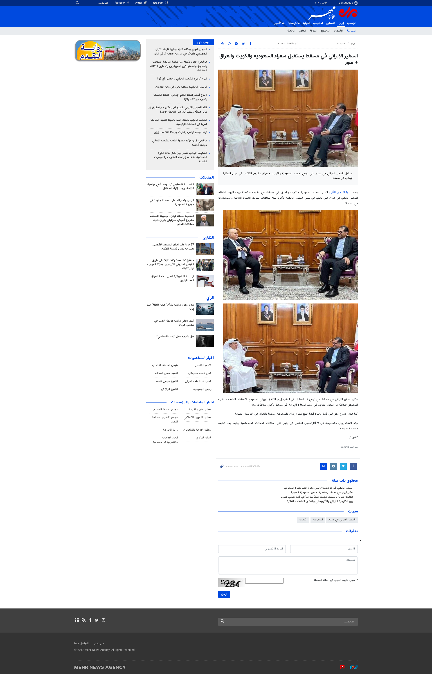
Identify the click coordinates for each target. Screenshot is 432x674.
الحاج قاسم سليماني (200, 373)
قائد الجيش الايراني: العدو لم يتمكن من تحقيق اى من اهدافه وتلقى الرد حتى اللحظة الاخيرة (177, 109)
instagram (158, 3)
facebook (120, 3)
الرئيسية (351, 23)
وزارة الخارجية (170, 430)
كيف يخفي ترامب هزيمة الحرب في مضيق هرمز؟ (174, 323)
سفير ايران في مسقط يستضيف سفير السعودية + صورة (322, 492)
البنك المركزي (204, 438)
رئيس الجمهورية (202, 389)
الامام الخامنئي (203, 365)
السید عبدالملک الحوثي (198, 381)
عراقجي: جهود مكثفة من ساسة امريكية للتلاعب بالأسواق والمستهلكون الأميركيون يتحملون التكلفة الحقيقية (178, 66)
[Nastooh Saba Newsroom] (351, 667)
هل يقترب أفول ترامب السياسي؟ (175, 336)
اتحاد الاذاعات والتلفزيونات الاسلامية (165, 440)
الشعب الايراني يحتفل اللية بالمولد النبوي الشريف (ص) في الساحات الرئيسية (179, 122)
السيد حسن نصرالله (166, 373)
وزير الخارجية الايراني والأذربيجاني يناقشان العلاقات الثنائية (320, 501)
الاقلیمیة (318, 23)
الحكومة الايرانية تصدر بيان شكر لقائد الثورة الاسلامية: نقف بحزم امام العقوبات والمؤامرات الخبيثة (180, 157)
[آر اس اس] (83, 620)
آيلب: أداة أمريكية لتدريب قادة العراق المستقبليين (172, 278)
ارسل (224, 594)
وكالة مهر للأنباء (338, 192)
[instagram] (103, 620)
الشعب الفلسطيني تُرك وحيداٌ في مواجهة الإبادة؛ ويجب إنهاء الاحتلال (170, 186)
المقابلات (207, 178)
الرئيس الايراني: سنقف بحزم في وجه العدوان (181, 87)
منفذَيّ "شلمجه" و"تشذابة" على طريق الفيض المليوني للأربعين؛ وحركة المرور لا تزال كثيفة (170, 264)
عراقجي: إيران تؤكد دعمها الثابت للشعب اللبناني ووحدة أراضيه (179, 142)
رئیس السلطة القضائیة (165, 365)
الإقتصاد (338, 31)
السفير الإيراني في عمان (342, 519)
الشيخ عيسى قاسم (167, 381)
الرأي (210, 298)
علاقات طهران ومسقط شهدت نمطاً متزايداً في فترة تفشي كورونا (317, 497)
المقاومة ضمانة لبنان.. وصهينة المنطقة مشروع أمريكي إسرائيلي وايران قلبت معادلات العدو (172, 220)
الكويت (303, 519)
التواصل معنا (81, 643)
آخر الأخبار (279, 23)
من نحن (99, 643)
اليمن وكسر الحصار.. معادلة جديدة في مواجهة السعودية (172, 202)
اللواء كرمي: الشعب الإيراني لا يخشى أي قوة (182, 79)
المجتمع (325, 31)
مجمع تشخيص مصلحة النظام (165, 419)
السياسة (351, 31)
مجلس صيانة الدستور (165, 409)
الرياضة (291, 31)
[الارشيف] (77, 620)
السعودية (318, 519)
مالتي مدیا (293, 23)
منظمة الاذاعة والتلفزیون (197, 430)
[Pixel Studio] (340, 667)
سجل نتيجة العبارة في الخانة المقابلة (336, 580)
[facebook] (90, 620)
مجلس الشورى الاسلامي (198, 417)
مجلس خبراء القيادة (200, 409)
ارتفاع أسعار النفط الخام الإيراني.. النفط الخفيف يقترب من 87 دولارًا (180, 97)
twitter (139, 3)
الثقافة (313, 31)
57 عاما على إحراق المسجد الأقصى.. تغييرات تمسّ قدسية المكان (173, 247)
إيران (341, 23)
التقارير (208, 238)
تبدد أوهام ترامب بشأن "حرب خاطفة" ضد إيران (180, 132)
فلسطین (330, 23)
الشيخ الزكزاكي (169, 389)
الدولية (306, 23)
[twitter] (97, 620)
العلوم (302, 31)
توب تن (203, 42)
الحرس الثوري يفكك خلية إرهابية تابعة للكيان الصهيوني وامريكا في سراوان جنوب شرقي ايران (180, 51)
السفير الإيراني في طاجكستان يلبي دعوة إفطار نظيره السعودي (318, 488)
